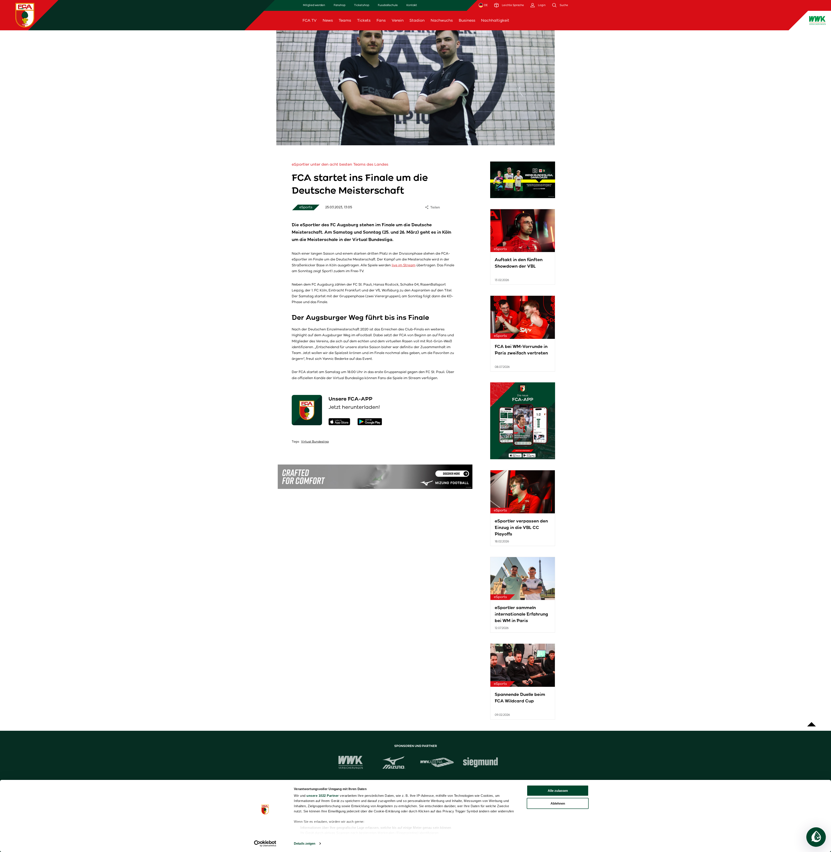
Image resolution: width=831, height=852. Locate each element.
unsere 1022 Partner (322, 795)
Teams (345, 20)
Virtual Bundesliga (315, 441)
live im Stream (404, 265)
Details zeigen (304, 843)
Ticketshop (361, 5)
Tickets (363, 20)
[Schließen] (731, 20)
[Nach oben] (811, 722)
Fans (381, 20)
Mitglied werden (314, 5)
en (720, 20)
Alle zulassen (558, 790)
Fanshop (339, 5)
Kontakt (411, 5)
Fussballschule (388, 5)
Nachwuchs (442, 20)
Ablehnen (558, 803)
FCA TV (310, 20)
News (328, 20)
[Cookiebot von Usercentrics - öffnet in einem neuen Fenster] (265, 843)
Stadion (417, 20)
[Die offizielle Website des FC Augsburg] (25, 15)
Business (467, 20)
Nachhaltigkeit (495, 20)
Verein (398, 20)
